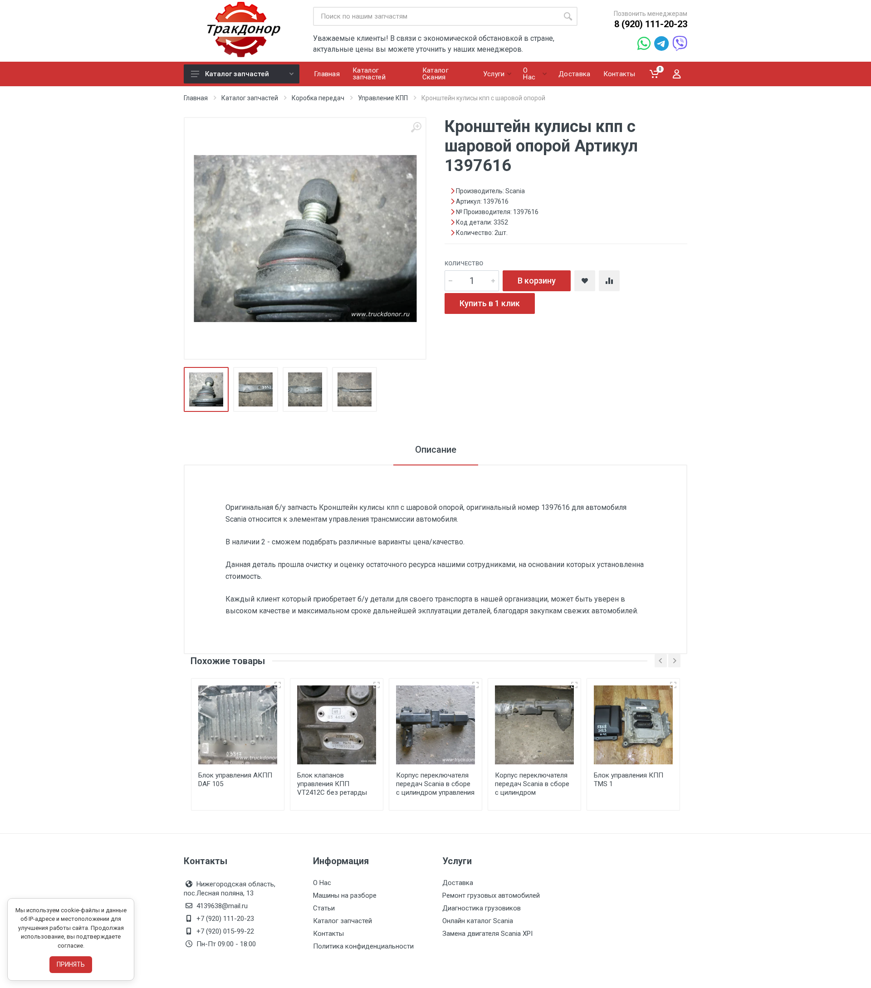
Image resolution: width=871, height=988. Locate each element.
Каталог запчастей (237, 74)
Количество (464, 263)
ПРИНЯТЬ (71, 964)
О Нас (322, 883)
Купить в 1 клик (490, 303)
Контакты (328, 933)
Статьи (324, 908)
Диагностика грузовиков (481, 908)
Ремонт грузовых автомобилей (491, 895)
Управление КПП (383, 98)
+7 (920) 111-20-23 (225, 919)
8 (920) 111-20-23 (650, 24)
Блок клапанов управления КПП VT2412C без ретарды (332, 784)
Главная (196, 98)
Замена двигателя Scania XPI (487, 933)
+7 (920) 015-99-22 (225, 931)
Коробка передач (318, 98)
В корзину (537, 280)
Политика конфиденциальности (363, 946)
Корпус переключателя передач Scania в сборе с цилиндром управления (435, 784)
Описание (435, 449)
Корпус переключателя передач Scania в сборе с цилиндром (532, 784)
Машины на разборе (345, 895)
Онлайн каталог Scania (477, 921)
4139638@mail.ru (222, 906)
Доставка (457, 883)
